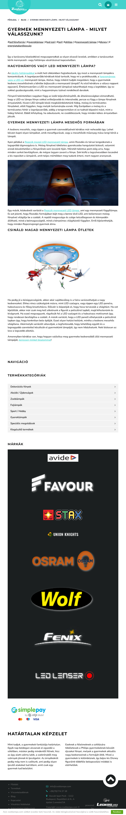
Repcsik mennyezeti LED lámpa (61, 210)
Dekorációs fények (20, 386)
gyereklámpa (35, 42)
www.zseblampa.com (66, 807)
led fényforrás (17, 42)
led (60, 42)
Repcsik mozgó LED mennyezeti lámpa (46, 142)
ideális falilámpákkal (23, 73)
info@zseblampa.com (60, 786)
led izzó (51, 42)
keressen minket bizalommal (35, 340)
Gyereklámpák (18, 417)
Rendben (117, 812)
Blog (23, 20)
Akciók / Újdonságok (21, 392)
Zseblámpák (17, 399)
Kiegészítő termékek (21, 429)
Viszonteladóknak (19, 792)
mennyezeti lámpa (86, 42)
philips (69, 42)
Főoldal (12, 20)
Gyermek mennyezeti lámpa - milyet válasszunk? (54, 20)
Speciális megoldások (22, 423)
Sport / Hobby (18, 411)
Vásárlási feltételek (20, 804)
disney (103, 42)
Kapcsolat (16, 800)
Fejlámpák (16, 405)
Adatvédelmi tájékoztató (23, 808)
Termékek (15, 788)
